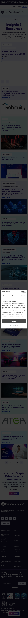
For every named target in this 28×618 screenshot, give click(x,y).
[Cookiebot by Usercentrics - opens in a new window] (20, 292)
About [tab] (23, 295)
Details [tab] (14, 295)
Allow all (14, 321)
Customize (13, 325)
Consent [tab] (5, 295)
